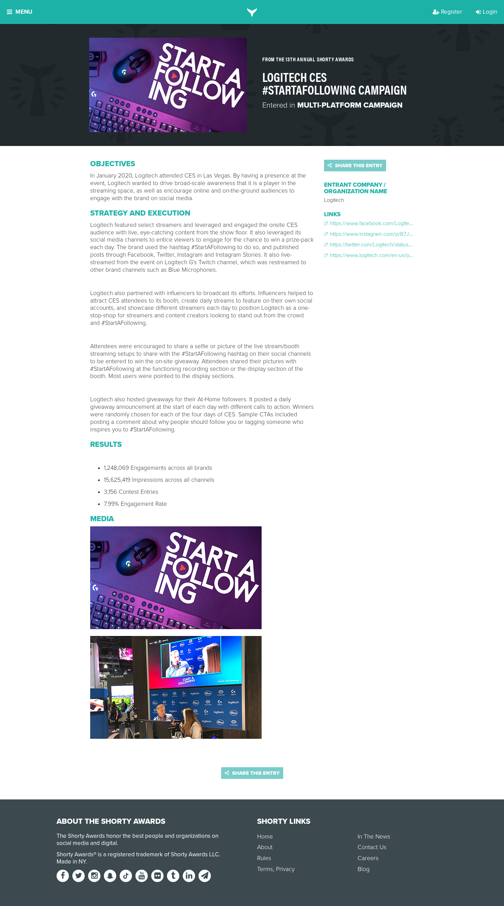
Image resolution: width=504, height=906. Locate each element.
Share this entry (358, 165)
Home (265, 836)
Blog (364, 869)
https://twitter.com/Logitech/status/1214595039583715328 (396, 244)
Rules (264, 858)
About (265, 847)
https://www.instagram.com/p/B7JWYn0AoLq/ (382, 234)
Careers (368, 858)
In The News (374, 836)
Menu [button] (23, 11)
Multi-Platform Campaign (350, 105)
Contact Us (372, 847)
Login (490, 11)
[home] (252, 12)
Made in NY (71, 861)
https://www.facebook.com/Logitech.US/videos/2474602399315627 (409, 223)
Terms (265, 869)
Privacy (285, 869)
